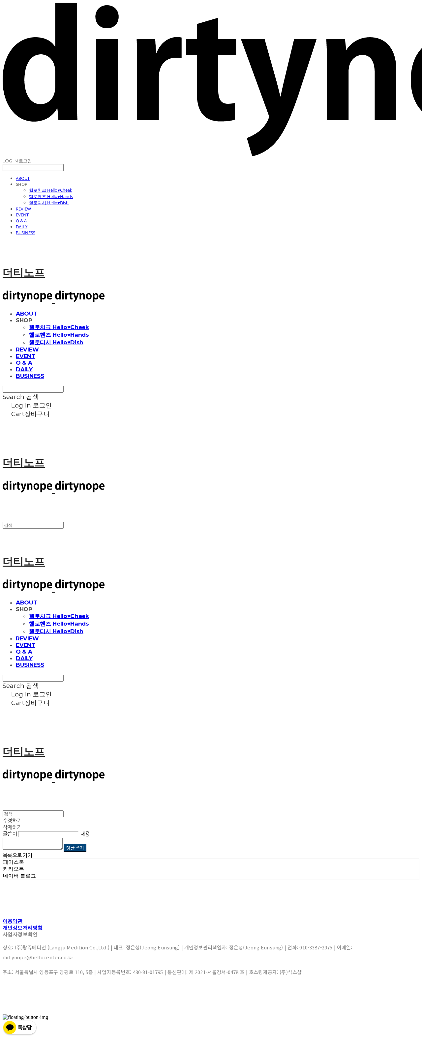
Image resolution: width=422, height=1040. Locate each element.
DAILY (21, 227)
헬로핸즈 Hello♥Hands (51, 196)
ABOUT (23, 178)
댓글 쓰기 (75, 848)
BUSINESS (25, 233)
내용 (85, 833)
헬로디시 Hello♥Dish (49, 203)
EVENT (22, 215)
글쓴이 (10, 833)
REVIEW (23, 209)
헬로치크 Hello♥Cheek (50, 190)
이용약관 (13, 921)
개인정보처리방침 (23, 927)
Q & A (21, 221)
